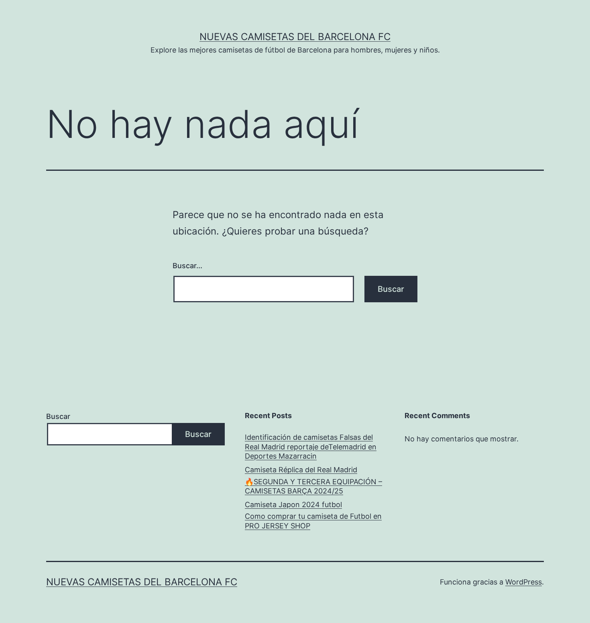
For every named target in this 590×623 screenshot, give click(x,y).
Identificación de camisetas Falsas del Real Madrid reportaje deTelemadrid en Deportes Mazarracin (310, 446)
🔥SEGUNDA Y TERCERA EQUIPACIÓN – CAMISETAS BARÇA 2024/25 (313, 486)
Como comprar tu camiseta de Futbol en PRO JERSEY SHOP (313, 521)
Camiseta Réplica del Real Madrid (301, 469)
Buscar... (187, 265)
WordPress (523, 582)
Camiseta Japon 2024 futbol (293, 504)
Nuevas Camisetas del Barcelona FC (295, 36)
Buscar (58, 416)
